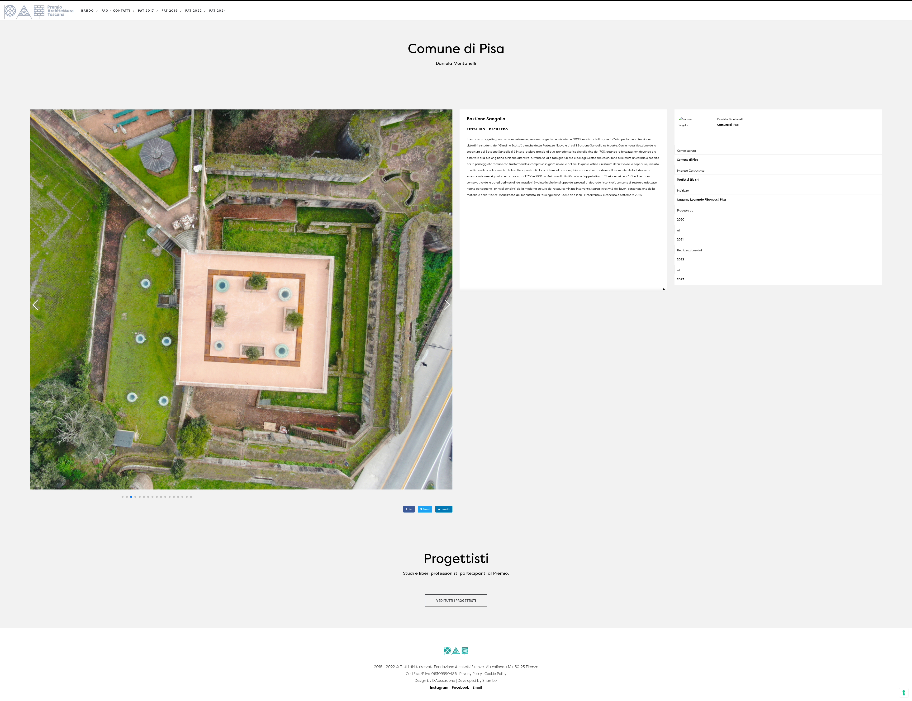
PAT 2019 (170, 11)
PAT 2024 (217, 11)
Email (477, 687)
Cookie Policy (495, 673)
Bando (87, 11)
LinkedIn (445, 509)
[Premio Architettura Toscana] (39, 7)
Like (409, 509)
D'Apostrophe (443, 680)
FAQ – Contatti (116, 11)
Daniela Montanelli (730, 119)
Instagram (439, 687)
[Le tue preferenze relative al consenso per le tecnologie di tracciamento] (903, 692)
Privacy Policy (470, 673)
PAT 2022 (193, 11)
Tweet (426, 509)
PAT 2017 (146, 11)
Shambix (489, 680)
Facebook (460, 687)
